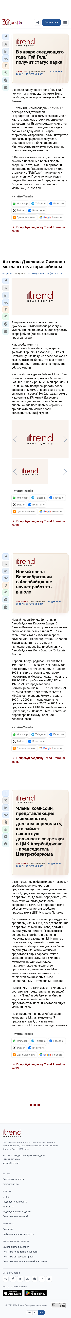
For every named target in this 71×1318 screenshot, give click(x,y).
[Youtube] (27, 1279)
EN (29, 1312)
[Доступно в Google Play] (35, 1293)
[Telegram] (35, 1279)
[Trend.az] (12, 22)
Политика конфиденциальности (20, 1251)
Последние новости (13, 1179)
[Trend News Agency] (12, 1133)
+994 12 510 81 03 (11, 1159)
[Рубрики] (65, 22)
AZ (35, 1312)
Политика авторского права (18, 1256)
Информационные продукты (18, 1234)
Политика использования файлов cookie (25, 1261)
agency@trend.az (11, 1163)
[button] (6, 37)
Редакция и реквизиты (15, 1201)
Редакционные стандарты (17, 1211)
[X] (20, 1279)
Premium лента (11, 1184)
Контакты (8, 1206)
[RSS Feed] (49, 1279)
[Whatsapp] (6, 1279)
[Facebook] (13, 1279)
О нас (6, 1197)
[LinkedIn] (42, 1279)
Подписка (8, 1229)
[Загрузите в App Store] (12, 1293)
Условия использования (16, 1247)
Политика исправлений (15, 1216)
